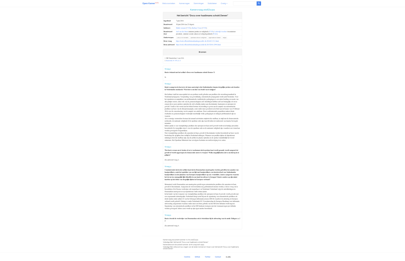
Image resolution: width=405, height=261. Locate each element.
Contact (218, 257)
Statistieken (212, 3)
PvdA (215, 34)
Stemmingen (199, 3)
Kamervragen (184, 3)
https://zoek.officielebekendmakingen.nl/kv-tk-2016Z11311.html (197, 41)
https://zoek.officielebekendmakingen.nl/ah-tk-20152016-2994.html (198, 44)
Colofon (187, 257)
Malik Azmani (181, 28)
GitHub (197, 257)
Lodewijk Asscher (220, 31)
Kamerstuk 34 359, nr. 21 (173, 60)
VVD (188, 28)
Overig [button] (223, 3)
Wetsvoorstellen (168, 3)
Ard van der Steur (182, 31)
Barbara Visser (197, 28)
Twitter (207, 257)
